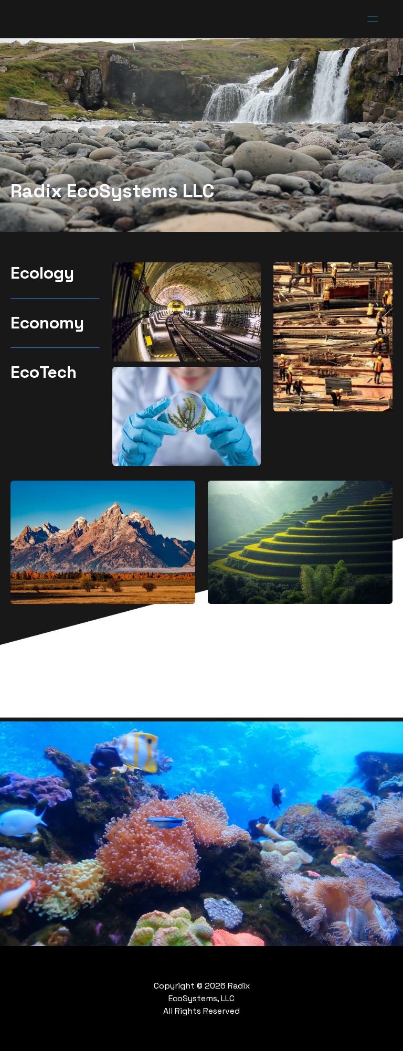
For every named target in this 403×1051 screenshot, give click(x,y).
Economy (47, 322)
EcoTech (43, 372)
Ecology (42, 272)
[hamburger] (372, 19)
